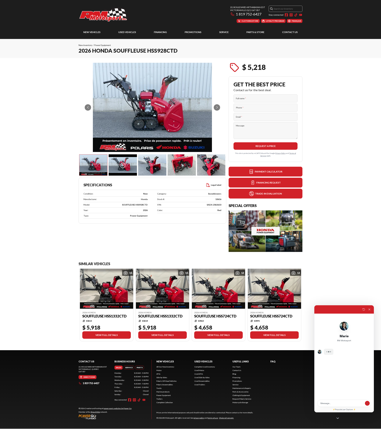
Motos (159, 370)
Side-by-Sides (161, 377)
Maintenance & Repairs (241, 388)
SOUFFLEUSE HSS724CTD (215, 316)
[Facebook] (286, 15)
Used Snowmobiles (202, 381)
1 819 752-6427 (248, 14)
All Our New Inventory (165, 367)
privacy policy (199, 418)
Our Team (236, 367)
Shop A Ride (95, 412)
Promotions (193, 32)
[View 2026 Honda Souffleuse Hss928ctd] (93, 165)
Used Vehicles (127, 32)
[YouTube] (300, 15)
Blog (234, 374)
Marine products (163, 392)
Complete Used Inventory (204, 367)
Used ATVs (198, 374)
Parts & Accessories (240, 392)
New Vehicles (91, 32)
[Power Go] (105, 416)
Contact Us (290, 32)
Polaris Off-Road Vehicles (166, 381)
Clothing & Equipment (241, 395)
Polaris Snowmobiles (164, 384)
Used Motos (199, 370)
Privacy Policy (280, 153)
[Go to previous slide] (88, 107)
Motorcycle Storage (240, 402)
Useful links (240, 361)
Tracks (159, 388)
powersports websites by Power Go (117, 408)
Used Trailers (199, 384)
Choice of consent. (226, 418)
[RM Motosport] (104, 14)
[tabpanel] (131, 384)
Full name (241, 98)
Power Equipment (102, 45)
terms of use (213, 418)
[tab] (118, 368)
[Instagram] (291, 15)
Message (240, 125)
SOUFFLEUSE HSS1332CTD (104, 316)
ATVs (158, 374)
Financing (160, 32)
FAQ (272, 361)
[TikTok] (296, 15)
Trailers (159, 399)
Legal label (216, 185)
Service (224, 32)
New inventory (85, 45)
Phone (239, 107)
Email (239, 117)
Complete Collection (164, 402)
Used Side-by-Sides (202, 377)
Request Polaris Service (241, 399)
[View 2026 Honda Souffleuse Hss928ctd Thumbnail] (123, 165)
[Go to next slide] (217, 107)
